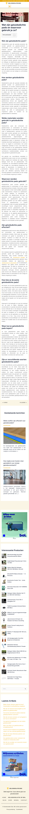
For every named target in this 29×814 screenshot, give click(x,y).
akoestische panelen (19, 257)
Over (10, 800)
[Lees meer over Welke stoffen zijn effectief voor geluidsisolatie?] (14, 435)
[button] (9, 6)
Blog (4, 800)
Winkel (16, 800)
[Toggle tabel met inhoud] (13, 35)
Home (4, 797)
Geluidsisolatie (6, 425)
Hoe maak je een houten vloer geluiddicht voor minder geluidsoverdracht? (13, 463)
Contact (24, 800)
